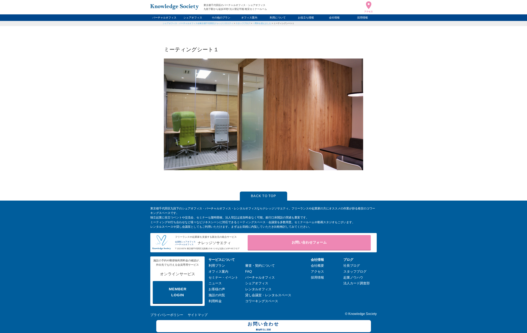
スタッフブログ (243, 23)
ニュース (215, 283)
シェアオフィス (192, 17)
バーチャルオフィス (164, 17)
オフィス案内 (249, 17)
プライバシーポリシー (166, 315)
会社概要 (317, 265)
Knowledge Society (362, 314)
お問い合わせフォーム (309, 242)
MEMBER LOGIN (177, 292)
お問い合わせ (263, 326)
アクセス (317, 271)
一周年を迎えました (262, 23)
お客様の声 (217, 289)
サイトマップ (198, 315)
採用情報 (362, 17)
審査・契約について (260, 265)
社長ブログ (351, 265)
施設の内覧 (217, 295)
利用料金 (215, 301)
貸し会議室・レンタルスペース (268, 295)
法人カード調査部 (356, 283)
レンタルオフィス (258, 289)
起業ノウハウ (353, 277)
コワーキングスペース (261, 301)
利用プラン (217, 265)
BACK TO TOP (263, 196)
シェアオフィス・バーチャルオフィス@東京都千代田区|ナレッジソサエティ (198, 23)
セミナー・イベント (223, 277)
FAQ (248, 271)
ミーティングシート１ (284, 23)
